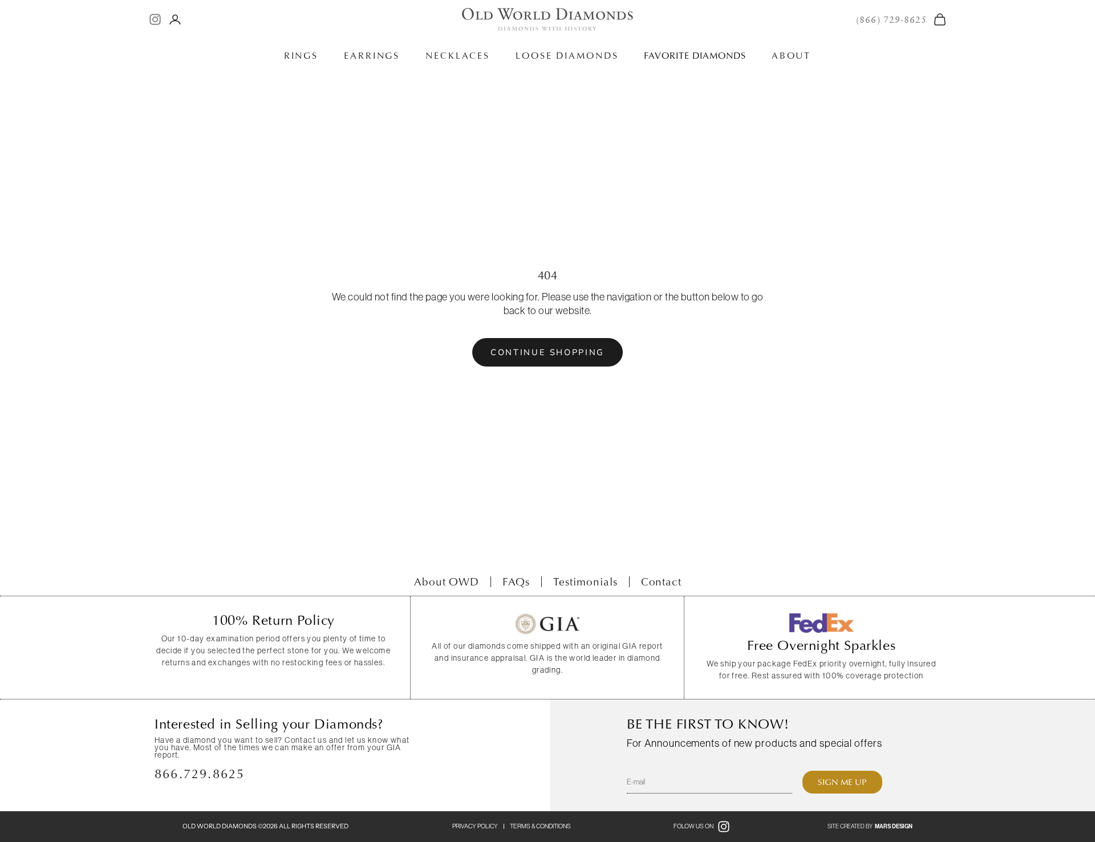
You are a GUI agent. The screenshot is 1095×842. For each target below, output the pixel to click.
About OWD (447, 582)
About (791, 56)
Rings (301, 56)
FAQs (516, 582)
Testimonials (585, 582)
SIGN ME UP (842, 782)
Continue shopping (547, 352)
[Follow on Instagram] (155, 19)
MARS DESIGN (893, 826)
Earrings (372, 56)
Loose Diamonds (567, 56)
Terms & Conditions (540, 826)
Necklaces (457, 56)
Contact (661, 582)
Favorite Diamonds (694, 56)
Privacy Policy (475, 826)
